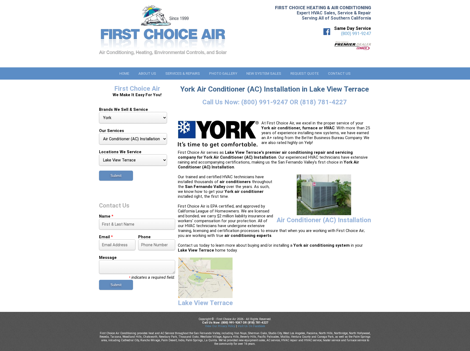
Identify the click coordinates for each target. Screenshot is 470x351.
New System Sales (263, 73)
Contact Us (339, 73)
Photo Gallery (223, 73)
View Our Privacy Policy (220, 326)
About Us (147, 73)
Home (124, 73)
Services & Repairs (182, 73)
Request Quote (304, 73)
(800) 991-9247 (356, 33)
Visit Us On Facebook (251, 326)
